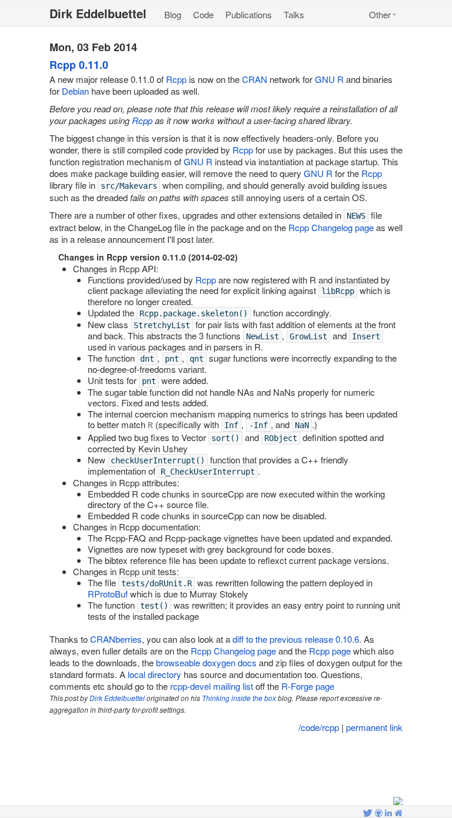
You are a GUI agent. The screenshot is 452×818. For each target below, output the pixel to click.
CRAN (254, 79)
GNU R (329, 79)
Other (380, 14)
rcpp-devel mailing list (211, 686)
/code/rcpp (318, 727)
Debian (75, 91)
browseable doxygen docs (206, 662)
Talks (294, 14)
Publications (248, 14)
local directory (154, 674)
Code (203, 14)
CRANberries (116, 639)
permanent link (374, 727)
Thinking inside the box (239, 698)
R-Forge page (307, 686)
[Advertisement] (227, 765)
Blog (172, 14)
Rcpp (176, 79)
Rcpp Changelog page (331, 227)
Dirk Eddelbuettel (117, 698)
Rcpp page (330, 651)
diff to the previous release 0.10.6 (295, 639)
